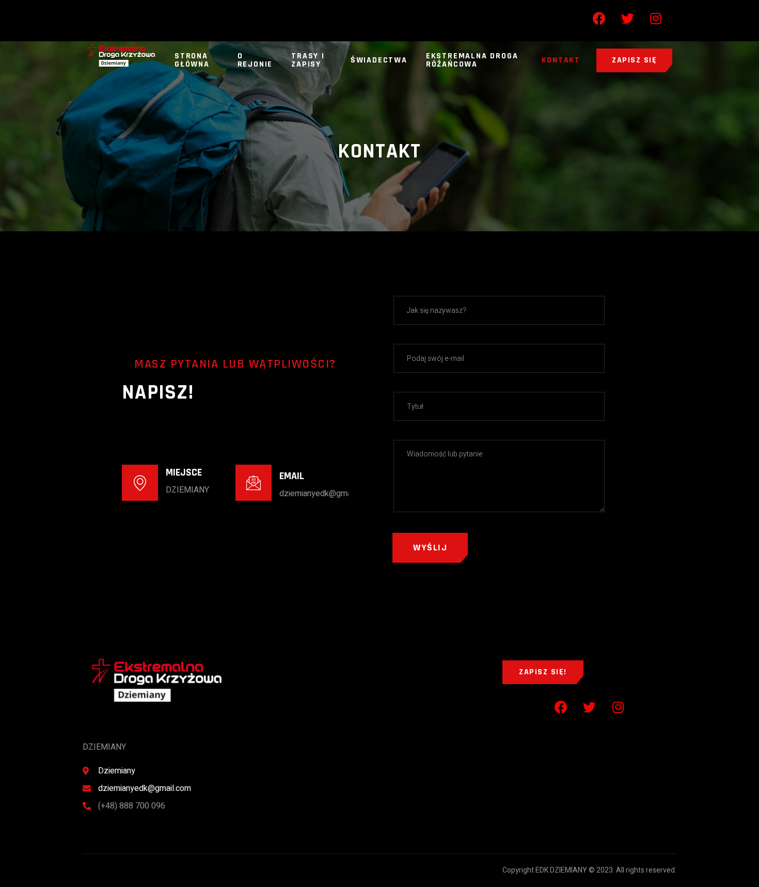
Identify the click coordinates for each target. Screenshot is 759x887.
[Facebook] (599, 18)
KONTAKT (561, 60)
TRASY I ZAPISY (308, 60)
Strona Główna (192, 60)
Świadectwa (379, 60)
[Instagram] (656, 18)
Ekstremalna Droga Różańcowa (472, 60)
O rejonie (255, 60)
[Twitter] (627, 18)
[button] (634, 60)
